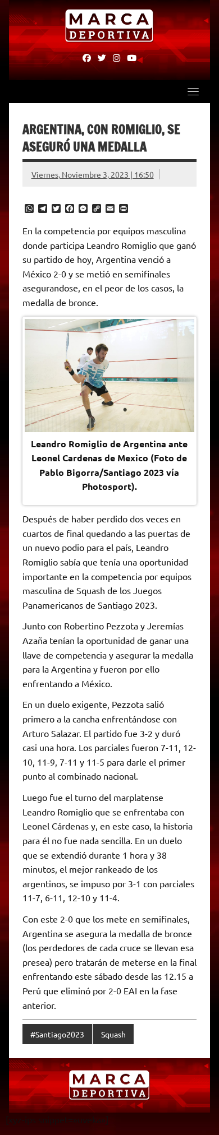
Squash (113, 1034)
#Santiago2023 (57, 1034)
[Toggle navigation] (193, 91)
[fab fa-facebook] (87, 57)
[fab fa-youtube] (131, 57)
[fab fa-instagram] (116, 57)
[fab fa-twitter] (102, 57)
